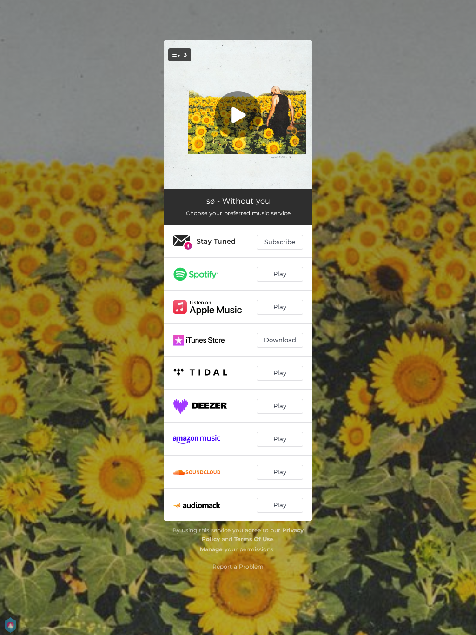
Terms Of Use (253, 539)
